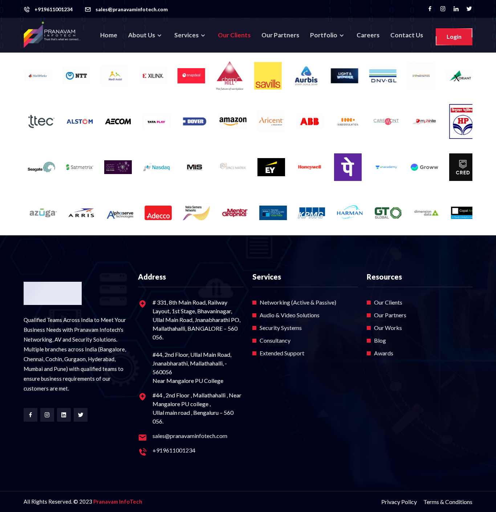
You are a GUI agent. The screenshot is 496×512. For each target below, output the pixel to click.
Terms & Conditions (447, 501)
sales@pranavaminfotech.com (131, 9)
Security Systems (281, 327)
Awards (383, 353)
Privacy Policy (399, 501)
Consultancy (275, 340)
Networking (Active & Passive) (298, 302)
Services (187, 35)
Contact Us (406, 35)
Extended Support (282, 353)
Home (108, 35)
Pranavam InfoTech (117, 501)
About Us (142, 35)
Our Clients (234, 35)
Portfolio (324, 35)
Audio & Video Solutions (290, 314)
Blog (380, 340)
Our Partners (280, 35)
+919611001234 (53, 9)
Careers (368, 35)
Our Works (388, 327)
